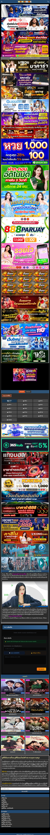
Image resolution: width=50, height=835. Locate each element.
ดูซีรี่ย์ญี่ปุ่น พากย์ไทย (6, 820)
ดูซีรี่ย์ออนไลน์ (18, 780)
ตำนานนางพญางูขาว (12, 733)
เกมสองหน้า (12, 752)
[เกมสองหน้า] (12, 743)
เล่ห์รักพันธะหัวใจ (13, 714)
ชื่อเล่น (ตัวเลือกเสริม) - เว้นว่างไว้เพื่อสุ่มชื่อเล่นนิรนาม (13, 646)
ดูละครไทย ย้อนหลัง (6, 826)
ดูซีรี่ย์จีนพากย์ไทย (18, 771)
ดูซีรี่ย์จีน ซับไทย (5, 814)
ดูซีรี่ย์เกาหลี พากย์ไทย (7, 824)
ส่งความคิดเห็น (41, 669)
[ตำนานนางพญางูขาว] (12, 724)
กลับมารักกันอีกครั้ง (37, 695)
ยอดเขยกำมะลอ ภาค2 (37, 733)
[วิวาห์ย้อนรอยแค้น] (37, 743)
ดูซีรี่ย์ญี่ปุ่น (4, 802)
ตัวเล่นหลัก (22, 391)
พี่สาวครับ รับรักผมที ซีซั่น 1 (13, 695)
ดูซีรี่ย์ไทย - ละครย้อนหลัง (7, 808)
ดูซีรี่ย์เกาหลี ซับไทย (6, 822)
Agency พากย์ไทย (6, 395)
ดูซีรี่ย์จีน (4, 800)
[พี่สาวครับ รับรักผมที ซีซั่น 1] (12, 686)
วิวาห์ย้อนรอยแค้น (37, 752)
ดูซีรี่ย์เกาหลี (4, 806)
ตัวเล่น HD (28, 391)
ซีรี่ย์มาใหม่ (4, 798)
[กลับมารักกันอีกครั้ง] (37, 686)
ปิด (36, 369)
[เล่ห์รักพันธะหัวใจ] (12, 705)
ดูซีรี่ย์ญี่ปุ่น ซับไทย (6, 818)
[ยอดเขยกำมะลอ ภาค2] (37, 724)
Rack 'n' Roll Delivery (37, 714)
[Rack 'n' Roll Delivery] (37, 705)
